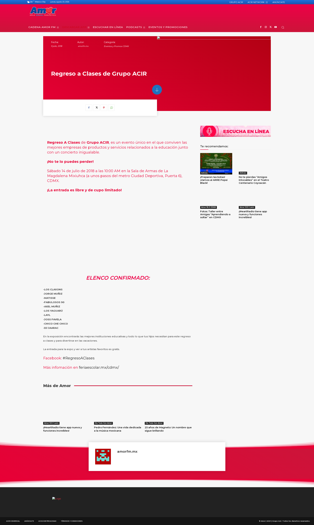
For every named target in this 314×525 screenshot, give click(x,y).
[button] (282, 27)
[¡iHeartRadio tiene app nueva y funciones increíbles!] (67, 408)
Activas (204, 173)
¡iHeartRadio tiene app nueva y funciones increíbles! (62, 429)
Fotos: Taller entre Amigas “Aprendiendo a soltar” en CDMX (215, 214)
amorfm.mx (83, 46)
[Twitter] (270, 27)
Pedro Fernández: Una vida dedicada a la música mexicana (117, 429)
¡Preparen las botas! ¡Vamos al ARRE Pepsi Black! (213, 179)
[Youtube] (275, 27)
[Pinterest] (104, 107)
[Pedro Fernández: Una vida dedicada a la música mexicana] (118, 408)
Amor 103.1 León (51, 423)
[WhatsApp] (111, 107)
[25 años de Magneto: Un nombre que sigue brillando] (168, 408)
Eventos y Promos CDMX (116, 46)
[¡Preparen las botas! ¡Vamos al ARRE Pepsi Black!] (216, 163)
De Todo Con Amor (103, 423)
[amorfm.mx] (104, 456)
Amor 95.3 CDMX (208, 207)
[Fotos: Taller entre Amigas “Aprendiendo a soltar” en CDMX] (216, 198)
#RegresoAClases (79, 358)
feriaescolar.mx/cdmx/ (99, 367)
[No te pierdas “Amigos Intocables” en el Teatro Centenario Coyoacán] (255, 163)
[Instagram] (266, 27)
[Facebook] (261, 27)
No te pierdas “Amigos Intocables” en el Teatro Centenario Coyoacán (254, 179)
